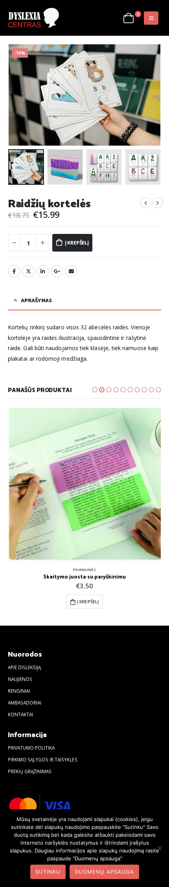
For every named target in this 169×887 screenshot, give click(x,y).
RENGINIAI (19, 691)
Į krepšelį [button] (88, 601)
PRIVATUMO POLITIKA (31, 748)
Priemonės (84, 569)
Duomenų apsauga (104, 872)
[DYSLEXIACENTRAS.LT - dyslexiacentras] (33, 18)
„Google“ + (57, 271)
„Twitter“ (28, 271)
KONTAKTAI (20, 714)
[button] (94, 389)
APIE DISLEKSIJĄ (24, 667)
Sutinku (48, 872)
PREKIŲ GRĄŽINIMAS (29, 771)
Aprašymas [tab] (36, 300)
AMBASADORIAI (24, 702)
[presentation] (18, 95)
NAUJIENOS (20, 679)
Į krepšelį (77, 242)
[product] (84, 484)
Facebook (14, 271)
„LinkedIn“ (43, 271)
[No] (159, 848)
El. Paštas (71, 271)
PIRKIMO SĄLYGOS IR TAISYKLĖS (42, 759)
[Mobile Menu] (151, 18)
